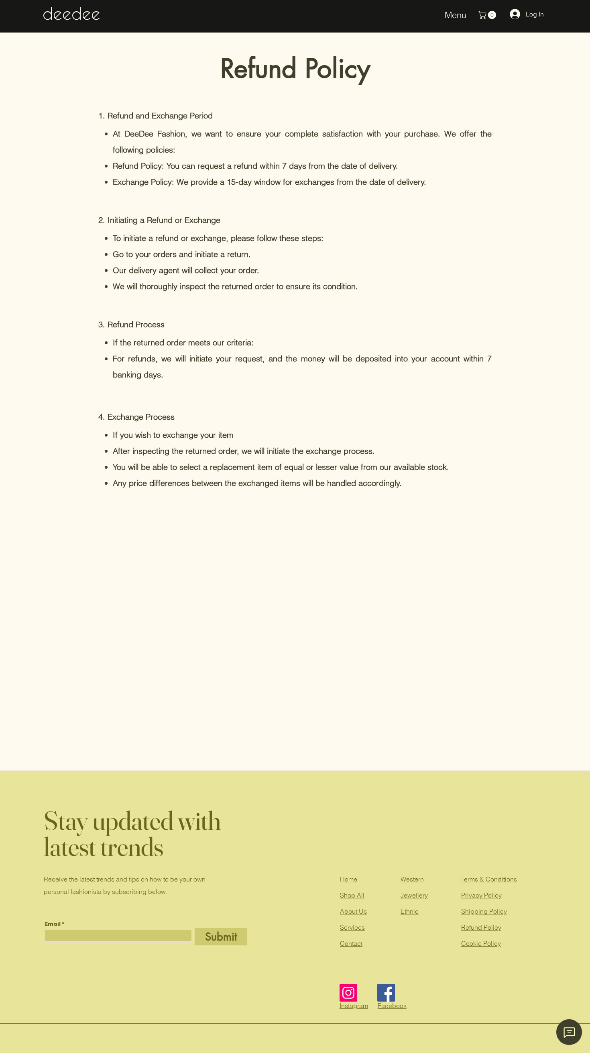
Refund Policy (481, 927)
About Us (353, 911)
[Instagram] (348, 993)
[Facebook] (386, 993)
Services (352, 927)
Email (53, 923)
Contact (351, 943)
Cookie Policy (481, 943)
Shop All (352, 895)
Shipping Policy (484, 911)
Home (348, 879)
